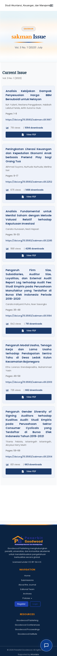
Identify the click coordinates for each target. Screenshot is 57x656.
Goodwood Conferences (27, 624)
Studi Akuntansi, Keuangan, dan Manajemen (28, 5)
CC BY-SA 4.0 (35, 562)
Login (35, 604)
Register (21, 604)
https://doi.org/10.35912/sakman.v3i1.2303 (29, 382)
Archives (27, 593)
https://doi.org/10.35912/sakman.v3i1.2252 (29, 181)
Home (27, 575)
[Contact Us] (46, 645)
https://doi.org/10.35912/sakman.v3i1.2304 (29, 456)
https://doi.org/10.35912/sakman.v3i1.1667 (29, 119)
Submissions (27, 580)
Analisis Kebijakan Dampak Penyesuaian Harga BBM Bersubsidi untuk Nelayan (29, 95)
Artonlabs (35, 654)
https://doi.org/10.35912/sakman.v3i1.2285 (29, 240)
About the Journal (27, 584)
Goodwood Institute (27, 634)
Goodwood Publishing (27, 620)
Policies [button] (26, 598)
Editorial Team (27, 589)
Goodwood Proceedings (27, 629)
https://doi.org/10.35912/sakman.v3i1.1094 (29, 315)
